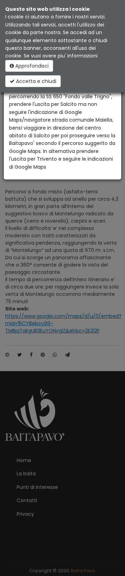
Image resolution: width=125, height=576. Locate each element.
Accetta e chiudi (35, 81)
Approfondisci (31, 65)
